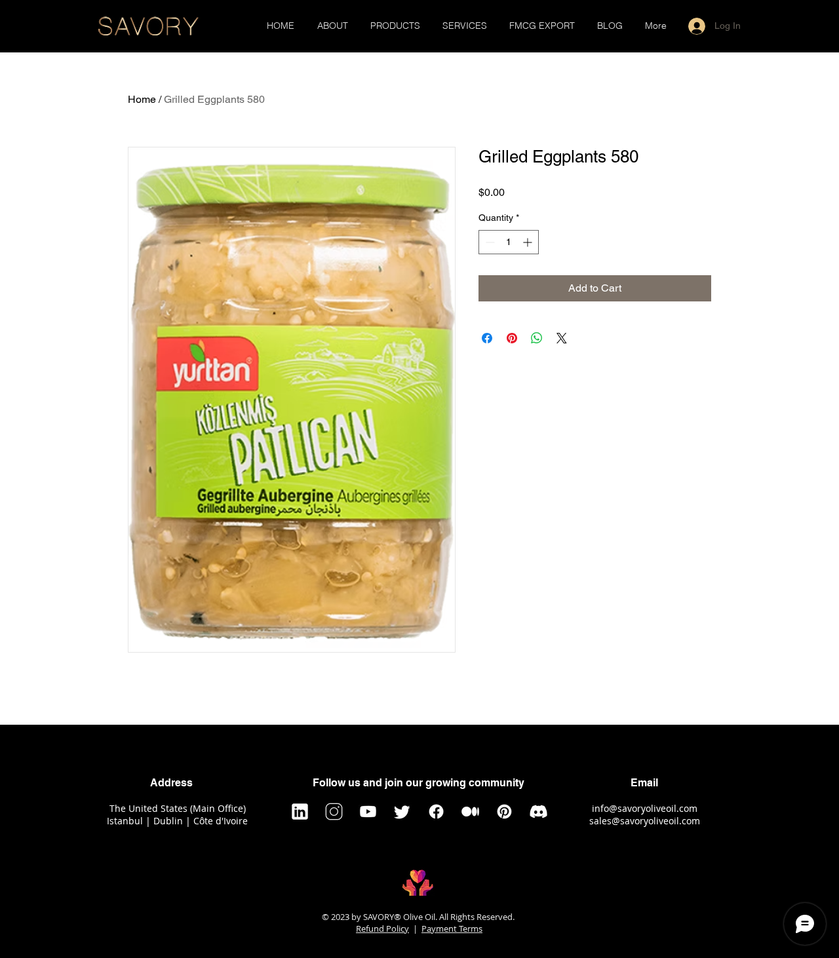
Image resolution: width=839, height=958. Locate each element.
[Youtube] (368, 811)
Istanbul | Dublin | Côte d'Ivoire (177, 820)
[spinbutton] (508, 242)
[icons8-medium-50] (470, 811)
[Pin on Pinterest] (512, 338)
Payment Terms (451, 928)
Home (142, 99)
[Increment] (528, 242)
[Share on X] (562, 338)
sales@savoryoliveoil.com (644, 820)
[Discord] (538, 811)
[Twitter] (402, 811)
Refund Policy (382, 928)
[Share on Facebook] (487, 338)
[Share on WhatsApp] (537, 338)
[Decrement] (488, 242)
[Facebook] (436, 811)
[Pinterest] (504, 811)
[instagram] (333, 811)
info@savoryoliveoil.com (644, 808)
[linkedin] (299, 811)
